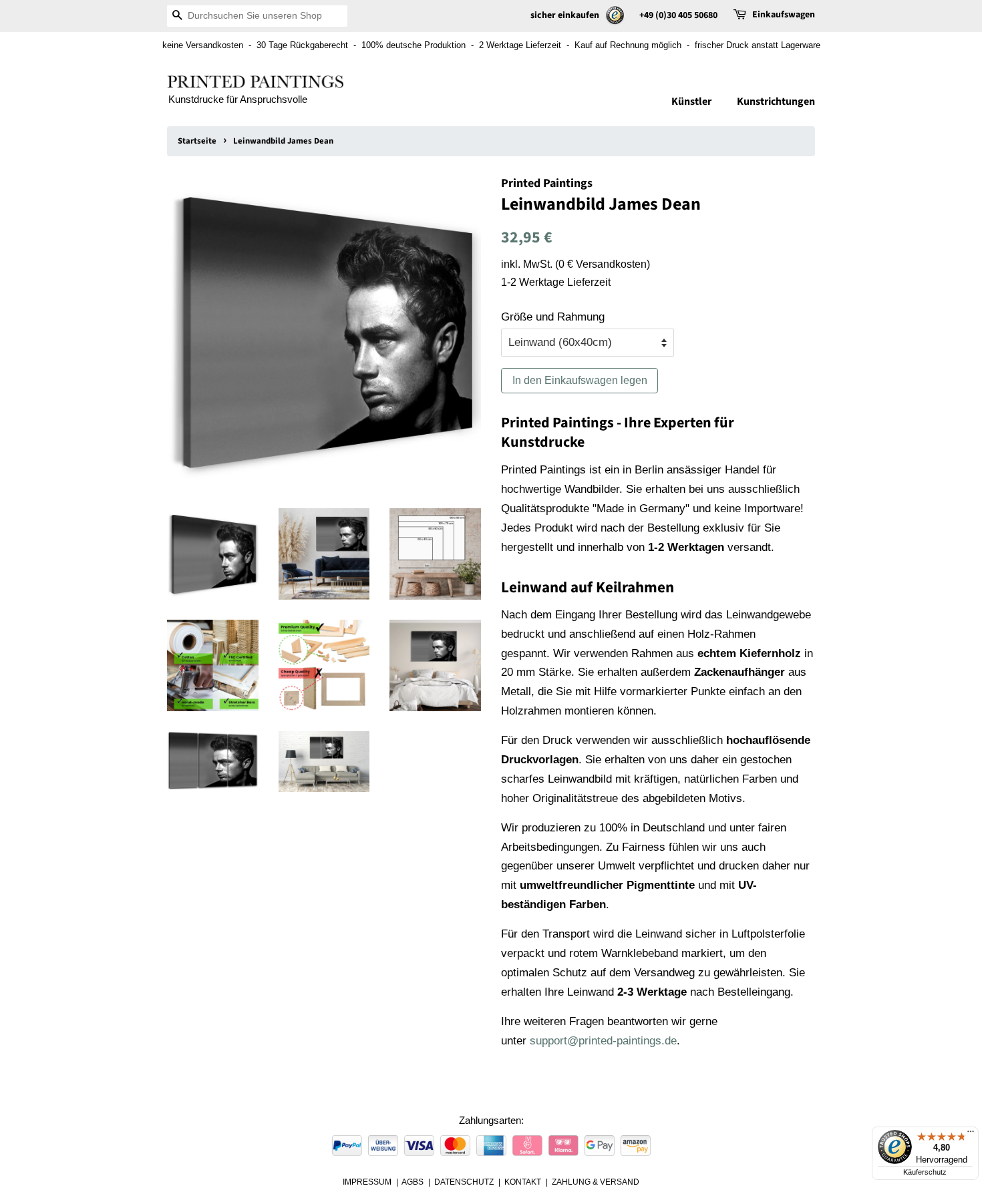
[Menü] (971, 1135)
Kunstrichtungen (776, 101)
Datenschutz (464, 1182)
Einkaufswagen (783, 14)
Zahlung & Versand (595, 1182)
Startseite (197, 141)
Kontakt (522, 1182)
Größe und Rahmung (553, 317)
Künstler (691, 101)
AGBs (412, 1182)
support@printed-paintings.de (603, 1040)
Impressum (367, 1182)
